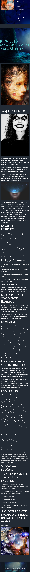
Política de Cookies (21, 565)
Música (19, 4)
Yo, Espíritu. (20, 21)
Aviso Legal (8, 565)
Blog (18, 7)
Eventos (19, 12)
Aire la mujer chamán (21, 18)
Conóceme (20, 9)
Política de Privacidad (13, 565)
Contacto (20, 15)
